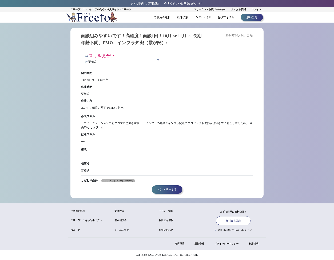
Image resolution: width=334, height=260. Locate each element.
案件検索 (182, 17)
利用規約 (254, 243)
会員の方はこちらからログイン (235, 230)
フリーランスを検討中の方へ (210, 9)
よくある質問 (238, 9)
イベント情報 (202, 17)
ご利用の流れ (162, 17)
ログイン (256, 9)
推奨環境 (179, 243)
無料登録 (251, 17)
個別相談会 (120, 220)
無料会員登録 (233, 220)
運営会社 (199, 243)
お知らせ (75, 230)
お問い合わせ (166, 230)
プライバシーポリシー (226, 243)
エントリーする (167, 189)
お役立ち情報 (226, 17)
